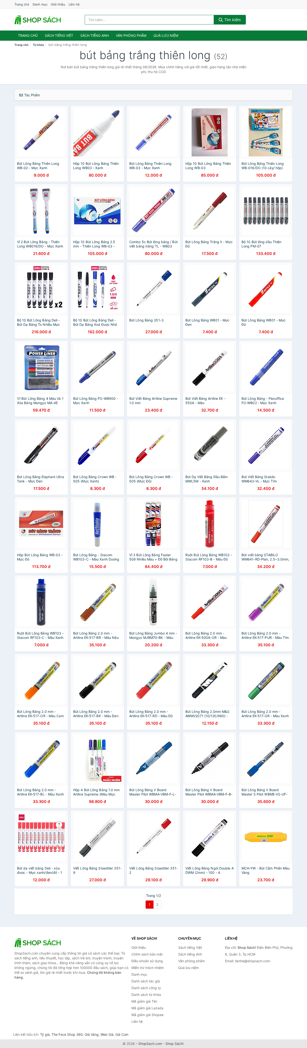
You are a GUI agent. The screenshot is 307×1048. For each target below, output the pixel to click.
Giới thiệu (58, 4)
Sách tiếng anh (94, 35)
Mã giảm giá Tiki (144, 1001)
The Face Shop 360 (67, 1034)
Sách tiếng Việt (190, 947)
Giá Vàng (92, 1034)
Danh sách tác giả (145, 981)
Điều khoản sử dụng (147, 961)
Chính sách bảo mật (147, 954)
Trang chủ (21, 4)
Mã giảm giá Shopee (147, 1015)
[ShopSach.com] (38, 20)
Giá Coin (121, 1034)
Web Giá (106, 1034)
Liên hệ (74, 4)
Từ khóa (38, 45)
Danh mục (40, 4)
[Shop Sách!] (38, 943)
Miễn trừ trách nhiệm (147, 968)
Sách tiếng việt (59, 35)
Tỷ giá (45, 1034)
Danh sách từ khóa (146, 995)
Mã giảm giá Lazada (147, 1008)
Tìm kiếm (232, 19)
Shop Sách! (174, 1044)
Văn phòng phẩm (131, 35)
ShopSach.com (150, 1044)
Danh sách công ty (146, 988)
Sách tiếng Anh (190, 954)
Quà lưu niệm (166, 35)
